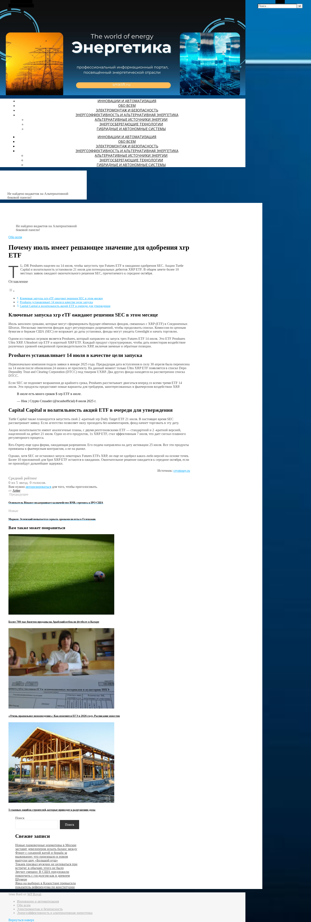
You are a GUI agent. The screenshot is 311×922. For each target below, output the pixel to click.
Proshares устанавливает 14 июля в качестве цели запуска (56, 302)
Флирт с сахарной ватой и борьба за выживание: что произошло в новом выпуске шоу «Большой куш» (41, 856)
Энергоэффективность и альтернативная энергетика (127, 115)
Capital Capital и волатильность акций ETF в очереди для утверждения (65, 306)
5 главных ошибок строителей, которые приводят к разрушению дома (51, 809)
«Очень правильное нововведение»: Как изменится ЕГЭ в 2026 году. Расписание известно (64, 715)
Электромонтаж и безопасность (127, 110)
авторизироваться (38, 487)
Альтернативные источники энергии (131, 119)
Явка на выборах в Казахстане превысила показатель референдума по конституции (45, 885)
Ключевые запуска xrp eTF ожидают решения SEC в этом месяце (61, 298)
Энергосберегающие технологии (131, 124)
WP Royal (34, 894)
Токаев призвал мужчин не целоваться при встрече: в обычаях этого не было (46, 866)
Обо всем (127, 105)
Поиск (20, 818)
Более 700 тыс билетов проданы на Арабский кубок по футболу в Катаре (53, 621)
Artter (16, 490)
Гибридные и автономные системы (131, 129)
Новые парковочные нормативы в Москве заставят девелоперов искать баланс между (46, 847)
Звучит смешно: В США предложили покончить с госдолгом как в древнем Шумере (42, 875)
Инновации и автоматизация (127, 101)
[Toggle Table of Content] (11, 291)
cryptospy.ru (181, 470)
